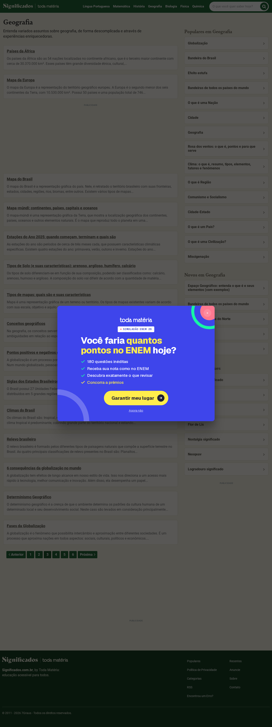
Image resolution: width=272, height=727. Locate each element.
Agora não (136, 410)
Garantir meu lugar (133, 398)
